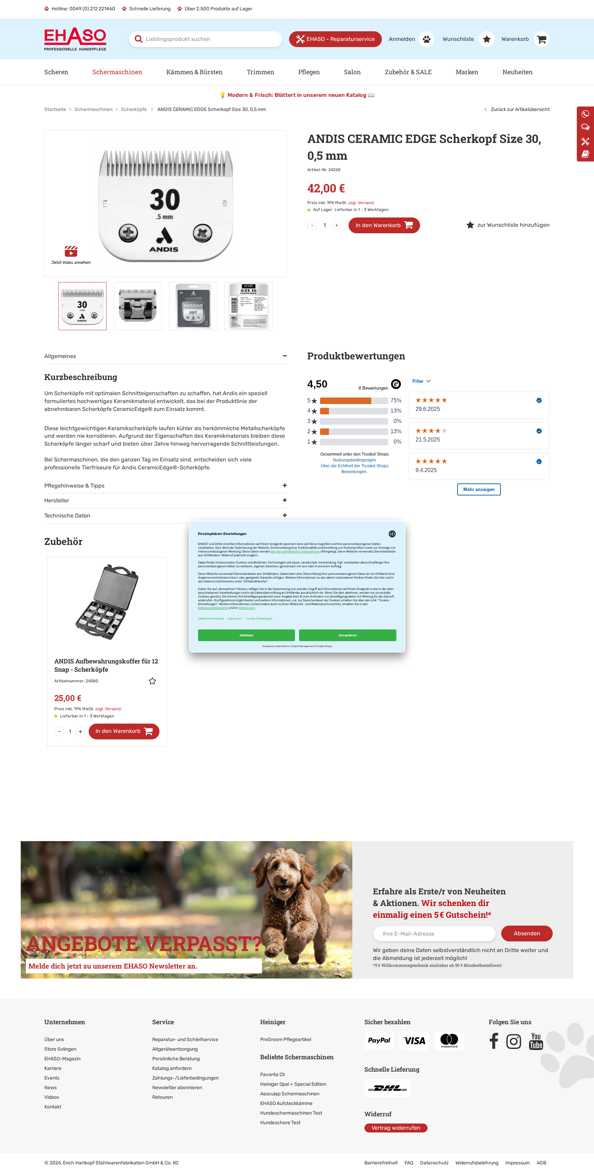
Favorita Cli (272, 1074)
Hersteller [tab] (56, 500)
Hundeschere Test (280, 1123)
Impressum (517, 1163)
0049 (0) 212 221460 (92, 9)
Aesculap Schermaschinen (289, 1094)
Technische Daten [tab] (67, 515)
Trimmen (260, 72)
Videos (51, 1097)
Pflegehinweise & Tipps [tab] (74, 485)
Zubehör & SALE (408, 72)
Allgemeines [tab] (60, 356)
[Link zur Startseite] (75, 38)
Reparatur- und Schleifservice (185, 1039)
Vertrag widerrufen (396, 1128)
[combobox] (205, 39)
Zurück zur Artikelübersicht (520, 109)
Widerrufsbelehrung (476, 1163)
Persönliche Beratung (176, 1059)
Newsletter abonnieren (177, 1088)
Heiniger (273, 1022)
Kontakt (52, 1107)
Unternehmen (64, 1022)
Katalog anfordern (171, 1068)
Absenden (527, 933)
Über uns (54, 1039)
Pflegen (309, 72)
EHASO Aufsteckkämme (286, 1103)
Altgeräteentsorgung (175, 1049)
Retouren (162, 1097)
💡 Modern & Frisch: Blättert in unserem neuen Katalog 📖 (297, 95)
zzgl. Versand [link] (361, 202)
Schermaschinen (117, 72)
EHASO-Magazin (62, 1059)
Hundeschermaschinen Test (291, 1113)
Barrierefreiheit (381, 1163)
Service (163, 1022)
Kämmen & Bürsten (194, 72)
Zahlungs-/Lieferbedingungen (185, 1078)
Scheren (56, 72)
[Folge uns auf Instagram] (516, 1041)
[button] (154, 681)
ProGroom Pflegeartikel (285, 1039)
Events (51, 1078)
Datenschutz (434, 1163)
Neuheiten (518, 72)
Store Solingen (60, 1049)
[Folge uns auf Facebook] (497, 1041)
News (50, 1088)
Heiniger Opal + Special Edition (293, 1084)
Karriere (53, 1068)
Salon (352, 72)
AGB (541, 1163)
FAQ (409, 1163)
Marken (467, 72)
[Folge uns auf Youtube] (539, 1041)
